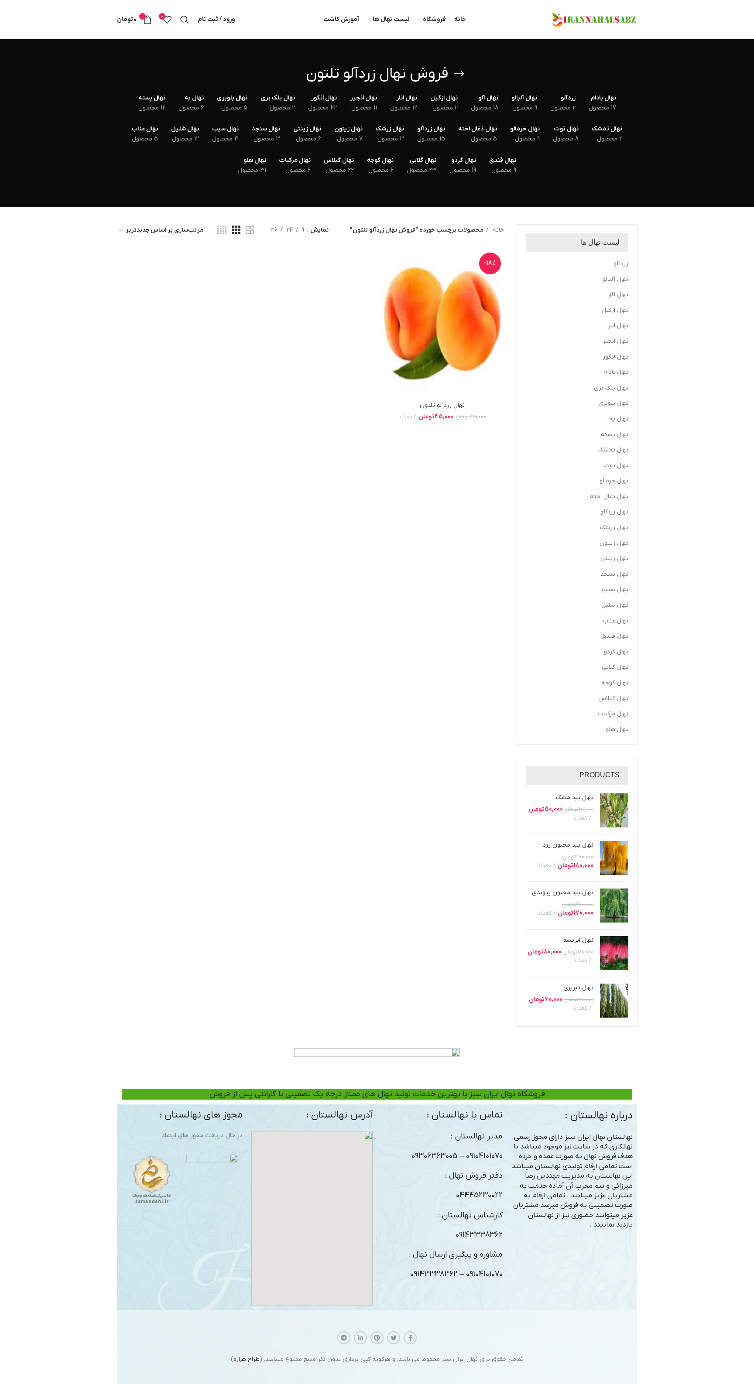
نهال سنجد (614, 574)
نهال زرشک (614, 527)
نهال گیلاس (613, 698)
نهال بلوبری (613, 403)
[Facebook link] (410, 1337)
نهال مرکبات (613, 714)
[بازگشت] (459, 74)
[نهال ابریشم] (614, 953)
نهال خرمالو (614, 481)
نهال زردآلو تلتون (442, 405)
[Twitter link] (393, 1337)
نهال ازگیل (615, 310)
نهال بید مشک (574, 797)
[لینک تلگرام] (343, 1337)
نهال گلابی (615, 667)
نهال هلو (617, 729)
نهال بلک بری (611, 388)
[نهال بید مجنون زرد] (614, 858)
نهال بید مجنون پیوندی (562, 892)
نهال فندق (614, 636)
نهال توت (616, 465)
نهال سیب (615, 589)
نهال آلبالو (615, 279)
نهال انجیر (615, 341)
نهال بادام (615, 372)
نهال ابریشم (577, 940)
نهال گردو (616, 652)
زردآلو (620, 264)
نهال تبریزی (578, 988)
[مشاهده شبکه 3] (236, 230)
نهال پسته (614, 435)
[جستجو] (184, 19)
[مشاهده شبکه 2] (250, 230)
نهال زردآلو (614, 512)
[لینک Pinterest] (377, 1337)
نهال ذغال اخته (609, 496)
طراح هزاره (246, 1359)
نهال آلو (618, 294)
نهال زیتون (614, 543)
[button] (312, 1218)
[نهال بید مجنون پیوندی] (614, 905)
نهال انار (618, 325)
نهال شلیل (614, 605)
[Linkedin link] (360, 1337)
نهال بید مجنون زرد (568, 845)
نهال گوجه (614, 683)
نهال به (618, 419)
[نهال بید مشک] (614, 810)
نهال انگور (615, 357)
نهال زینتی (614, 558)
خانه (497, 230)
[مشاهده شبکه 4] (221, 230)
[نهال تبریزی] (614, 1001)
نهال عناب (615, 621)
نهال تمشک (613, 450)
